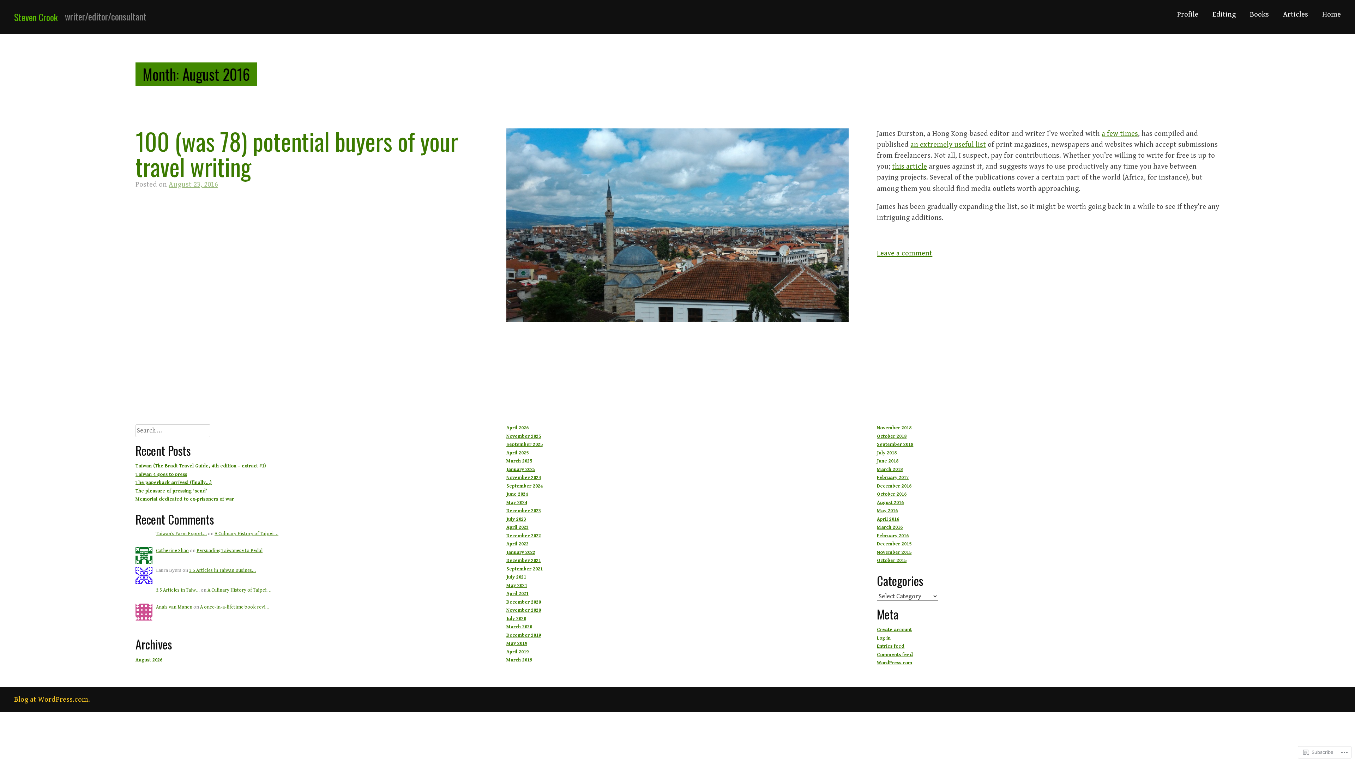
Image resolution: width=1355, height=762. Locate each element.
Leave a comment (904, 253)
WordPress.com (894, 663)
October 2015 (892, 560)
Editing (1224, 14)
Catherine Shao (172, 551)
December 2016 (894, 486)
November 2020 (523, 610)
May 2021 (516, 585)
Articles (1295, 14)
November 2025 (523, 436)
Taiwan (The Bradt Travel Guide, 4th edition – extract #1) (201, 466)
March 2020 (519, 627)
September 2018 (895, 444)
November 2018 (894, 428)
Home (1331, 14)
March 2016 (890, 527)
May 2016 (887, 511)
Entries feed (890, 646)
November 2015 (894, 552)
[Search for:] (173, 431)
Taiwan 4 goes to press (161, 474)
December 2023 (523, 511)
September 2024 (524, 486)
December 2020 (523, 602)
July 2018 (887, 453)
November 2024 (523, 477)
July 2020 (516, 619)
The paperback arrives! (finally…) (174, 482)
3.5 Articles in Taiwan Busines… (222, 570)
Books (1259, 14)
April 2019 (517, 652)
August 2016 (890, 503)
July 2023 (516, 519)
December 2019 (523, 635)
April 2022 (517, 544)
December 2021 (523, 560)
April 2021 (517, 594)
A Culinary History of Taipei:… (246, 534)
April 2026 (517, 428)
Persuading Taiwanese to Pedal (230, 551)
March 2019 (519, 660)
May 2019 (516, 643)
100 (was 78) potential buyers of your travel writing (297, 153)
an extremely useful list (948, 144)
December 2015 (894, 544)
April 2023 (517, 527)
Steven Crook (36, 17)
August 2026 (149, 660)
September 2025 (524, 444)
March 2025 (519, 461)
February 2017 (893, 477)
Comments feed (895, 655)
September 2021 (524, 569)
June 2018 (887, 461)
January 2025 (520, 469)
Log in (884, 638)
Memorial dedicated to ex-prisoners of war (185, 499)
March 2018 (890, 469)
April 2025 (517, 453)
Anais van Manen (174, 607)
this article (909, 166)
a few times (1120, 133)
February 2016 (893, 536)
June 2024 (517, 494)
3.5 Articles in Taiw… (178, 590)
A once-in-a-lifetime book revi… (234, 607)
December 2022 (523, 536)
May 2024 (516, 503)
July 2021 (516, 577)
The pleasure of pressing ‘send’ (171, 491)
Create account (894, 630)
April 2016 (888, 519)
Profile (1187, 14)
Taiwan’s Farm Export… (181, 534)
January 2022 (520, 552)
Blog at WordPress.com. (52, 699)
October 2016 (892, 494)
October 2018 (892, 436)
